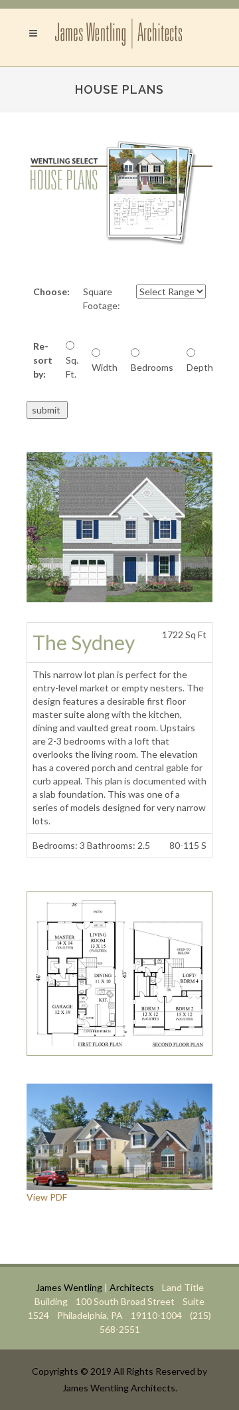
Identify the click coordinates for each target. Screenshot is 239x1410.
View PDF (47, 1197)
